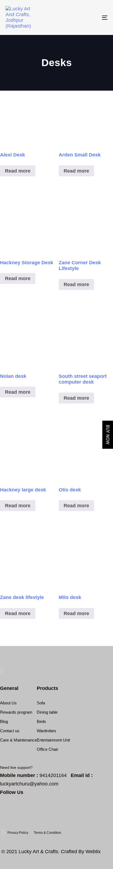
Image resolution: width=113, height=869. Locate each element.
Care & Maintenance (18, 740)
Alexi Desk (12, 155)
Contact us (9, 730)
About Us (8, 703)
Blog (4, 721)
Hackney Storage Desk (26, 262)
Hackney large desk (23, 490)
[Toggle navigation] (91, 17)
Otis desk (70, 490)
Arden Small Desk (80, 155)
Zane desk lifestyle (22, 597)
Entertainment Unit (53, 740)
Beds (41, 721)
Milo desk (70, 597)
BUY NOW (107, 434)
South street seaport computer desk (83, 379)
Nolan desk (13, 376)
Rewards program (16, 712)
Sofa (41, 703)
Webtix (93, 851)
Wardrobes (46, 730)
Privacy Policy (17, 833)
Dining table (47, 712)
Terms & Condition (47, 833)
